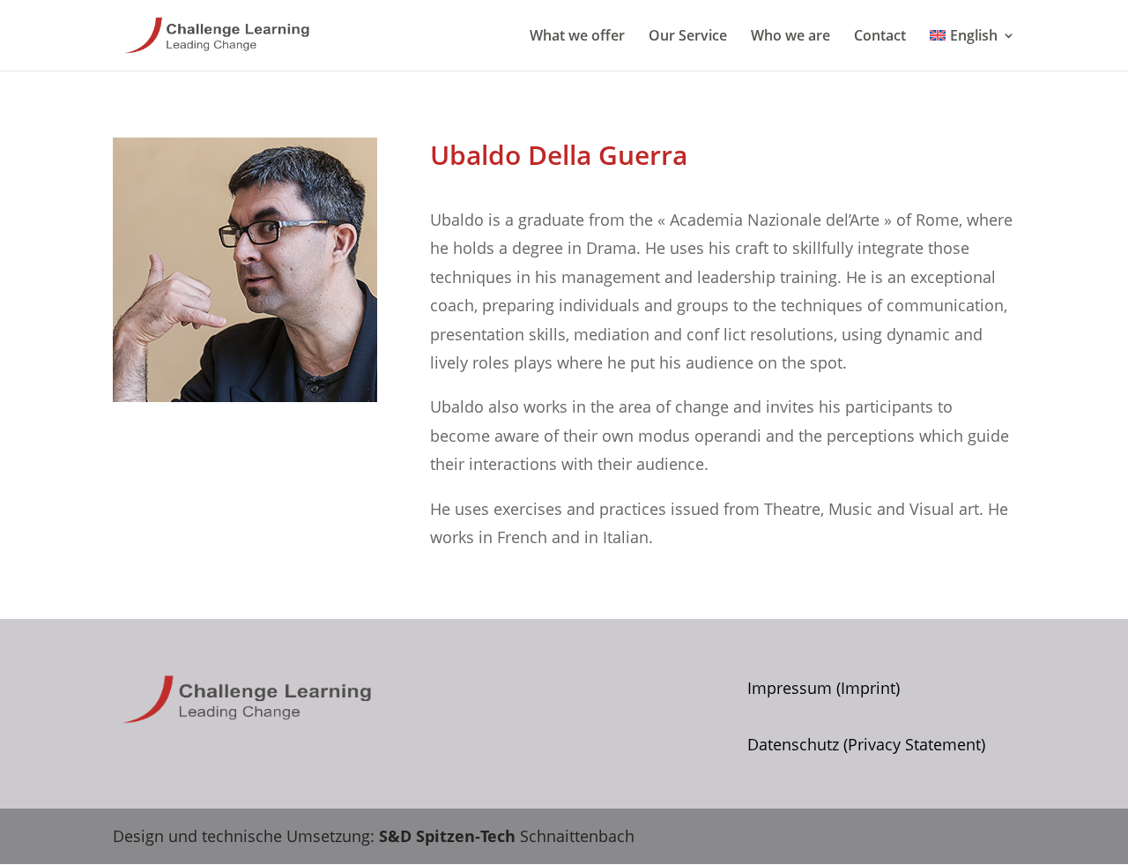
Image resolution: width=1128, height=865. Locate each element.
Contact (880, 37)
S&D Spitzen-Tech (447, 835)
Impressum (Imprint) (823, 687)
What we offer (577, 37)
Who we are (790, 37)
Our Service (688, 37)
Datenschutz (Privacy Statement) (866, 744)
